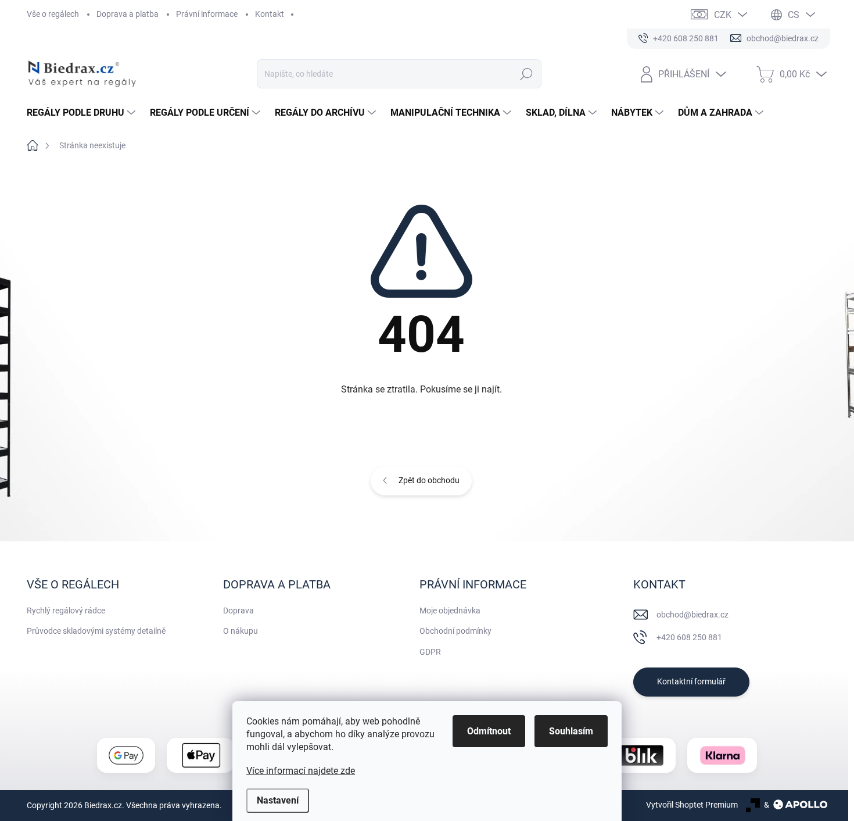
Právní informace (207, 14)
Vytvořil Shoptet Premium (692, 804)
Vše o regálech (53, 14)
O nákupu (240, 631)
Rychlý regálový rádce (66, 610)
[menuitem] (82, 112)
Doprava (238, 610)
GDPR (430, 651)
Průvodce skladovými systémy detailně (96, 631)
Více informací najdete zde (300, 770)
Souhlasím (571, 731)
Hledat (526, 73)
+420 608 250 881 (689, 637)
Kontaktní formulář (691, 681)
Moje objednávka (449, 610)
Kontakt (269, 14)
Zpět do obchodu (429, 480)
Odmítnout (489, 731)
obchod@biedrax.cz (692, 614)
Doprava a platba (127, 14)
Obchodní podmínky (455, 631)
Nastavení (278, 800)
